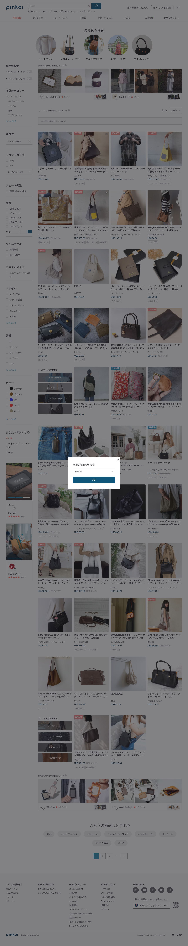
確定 (94, 480)
